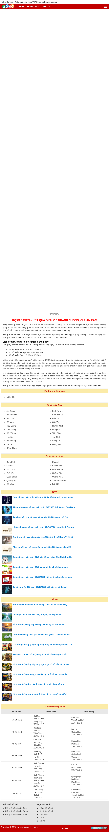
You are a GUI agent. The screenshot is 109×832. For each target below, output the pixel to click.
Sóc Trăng (11, 433)
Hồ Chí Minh (57, 426)
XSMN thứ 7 (38, 786)
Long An (56, 429)
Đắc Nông (56, 484)
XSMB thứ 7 (17, 780)
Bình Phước (12, 415)
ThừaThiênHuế (59, 480)
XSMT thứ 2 (76, 723)
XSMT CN (75, 798)
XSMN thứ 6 (38, 771)
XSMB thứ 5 (17, 756)
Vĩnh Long (11, 440)
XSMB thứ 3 (17, 732)
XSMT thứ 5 (76, 760)
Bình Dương (57, 411)
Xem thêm (54, 314)
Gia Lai (10, 466)
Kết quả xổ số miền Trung (16, 811)
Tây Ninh (56, 437)
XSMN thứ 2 (38, 724)
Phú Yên (10, 473)
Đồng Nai (56, 444)
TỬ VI (54, 492)
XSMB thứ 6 (17, 767)
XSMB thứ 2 (17, 720)
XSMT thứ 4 (76, 746)
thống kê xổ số (46, 808)
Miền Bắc (11, 397)
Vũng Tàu (56, 440)
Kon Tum (11, 469)
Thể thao (43, 814)
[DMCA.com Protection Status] (99, 829)
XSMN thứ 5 (38, 760)
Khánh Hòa (57, 466)
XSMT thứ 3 (76, 735)
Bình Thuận (57, 415)
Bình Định (11, 462)
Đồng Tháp (12, 448)
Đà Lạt (9, 444)
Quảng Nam (12, 477)
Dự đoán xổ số (46, 811)
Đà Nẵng (10, 484)
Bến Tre (55, 418)
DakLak (55, 462)
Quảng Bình (57, 473)
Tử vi (41, 817)
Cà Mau (10, 422)
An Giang (11, 411)
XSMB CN (17, 794)
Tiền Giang (57, 433)
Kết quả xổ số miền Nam (16, 814)
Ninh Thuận (57, 469)
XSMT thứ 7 (76, 785)
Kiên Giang (11, 429)
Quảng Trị (11, 480)
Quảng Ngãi (57, 477)
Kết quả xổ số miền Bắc (16, 808)
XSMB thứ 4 (17, 744)
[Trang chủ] (8, 6)
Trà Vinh (10, 437)
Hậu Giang (11, 426)
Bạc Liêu (10, 418)
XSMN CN (37, 798)
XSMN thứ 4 (38, 748)
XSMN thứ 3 (38, 736)
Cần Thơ (56, 422)
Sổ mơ (54, 599)
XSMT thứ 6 (76, 770)
